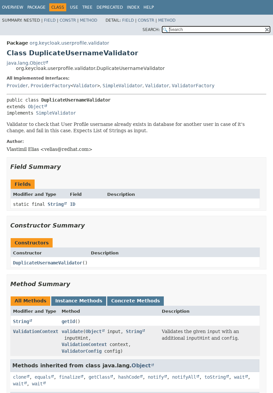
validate (72, 331)
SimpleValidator (122, 85)
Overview (12, 7)
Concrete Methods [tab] (135, 300)
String (56, 204)
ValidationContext (35, 331)
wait (239, 377)
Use (74, 7)
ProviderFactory (51, 85)
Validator (85, 85)
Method (88, 20)
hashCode (128, 377)
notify (156, 377)
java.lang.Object (26, 63)
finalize (69, 377)
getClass (99, 377)
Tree (87, 7)
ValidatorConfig (82, 351)
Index (133, 7)
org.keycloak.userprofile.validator (69, 43)
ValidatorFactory (193, 85)
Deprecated (110, 7)
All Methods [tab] (30, 300)
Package (36, 7)
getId (68, 321)
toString (215, 377)
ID (72, 204)
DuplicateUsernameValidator (47, 262)
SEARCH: (151, 29)
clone (19, 377)
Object (36, 106)
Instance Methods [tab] (78, 300)
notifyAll (184, 377)
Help (148, 7)
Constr (68, 20)
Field (50, 20)
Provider (17, 85)
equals (43, 377)
